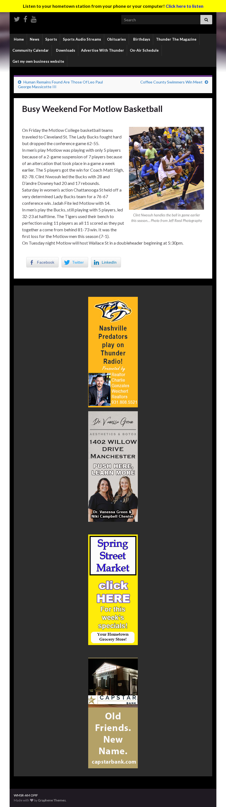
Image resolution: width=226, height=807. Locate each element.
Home (18, 39)
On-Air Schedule (144, 50)
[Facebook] (25, 18)
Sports (51, 39)
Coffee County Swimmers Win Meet (171, 82)
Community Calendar (30, 50)
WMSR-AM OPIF (26, 795)
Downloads (65, 50)
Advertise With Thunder (102, 50)
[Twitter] (17, 18)
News (34, 39)
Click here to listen (184, 6)
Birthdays (141, 39)
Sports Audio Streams (82, 39)
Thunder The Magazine (176, 39)
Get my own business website (38, 61)
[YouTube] (34, 18)
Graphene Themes (52, 800)
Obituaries (116, 39)
